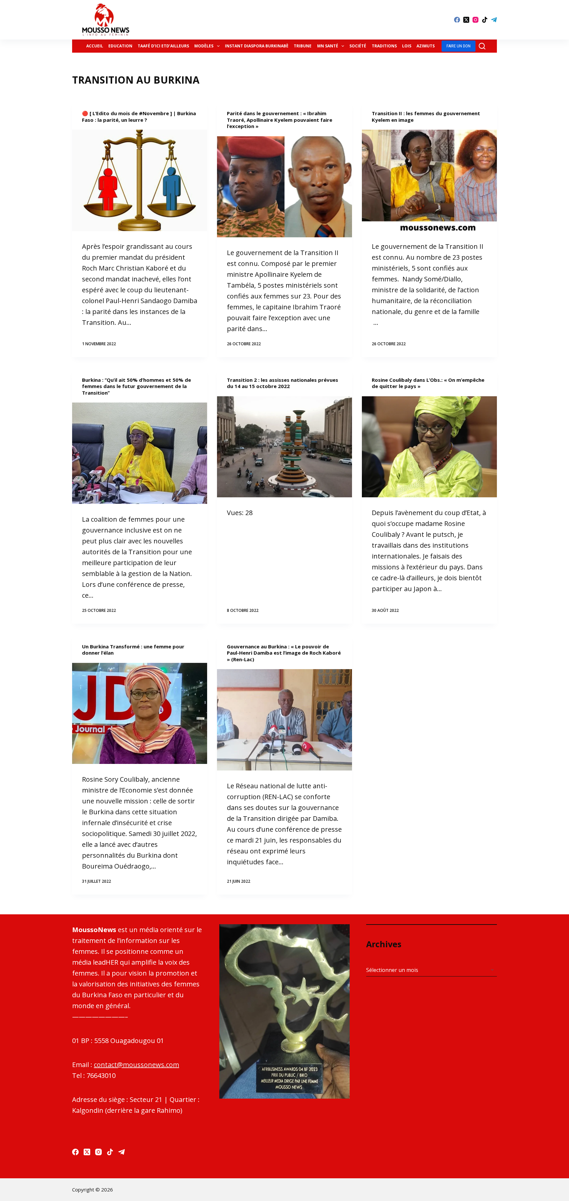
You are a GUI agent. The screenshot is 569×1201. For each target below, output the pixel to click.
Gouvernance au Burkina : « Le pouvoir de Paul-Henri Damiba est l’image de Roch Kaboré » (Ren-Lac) (284, 653)
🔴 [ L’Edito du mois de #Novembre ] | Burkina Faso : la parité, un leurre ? (139, 116)
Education (120, 46)
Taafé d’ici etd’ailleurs (163, 46)
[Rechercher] (482, 46)
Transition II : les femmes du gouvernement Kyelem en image (426, 116)
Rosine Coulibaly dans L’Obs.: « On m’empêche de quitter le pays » (428, 383)
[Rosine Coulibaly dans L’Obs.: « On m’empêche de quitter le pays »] (429, 447)
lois (406, 46)
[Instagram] (475, 20)
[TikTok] (485, 20)
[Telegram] (494, 20)
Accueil (94, 46)
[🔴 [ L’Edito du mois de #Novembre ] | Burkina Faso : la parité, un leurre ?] (139, 180)
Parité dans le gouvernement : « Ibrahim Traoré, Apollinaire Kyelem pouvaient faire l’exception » (279, 119)
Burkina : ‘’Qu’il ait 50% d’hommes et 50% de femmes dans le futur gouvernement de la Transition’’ (136, 386)
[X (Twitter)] (466, 20)
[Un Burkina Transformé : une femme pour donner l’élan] (139, 713)
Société (357, 46)
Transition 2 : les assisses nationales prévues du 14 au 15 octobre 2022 (282, 383)
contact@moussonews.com (136, 1064)
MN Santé (327, 46)
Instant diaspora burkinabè (256, 46)
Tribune (303, 46)
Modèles (203, 46)
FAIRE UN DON (459, 45)
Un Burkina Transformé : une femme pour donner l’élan (133, 649)
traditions (384, 46)
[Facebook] (457, 20)
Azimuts (426, 46)
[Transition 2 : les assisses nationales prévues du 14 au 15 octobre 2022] (284, 447)
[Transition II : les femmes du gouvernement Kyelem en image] (429, 180)
